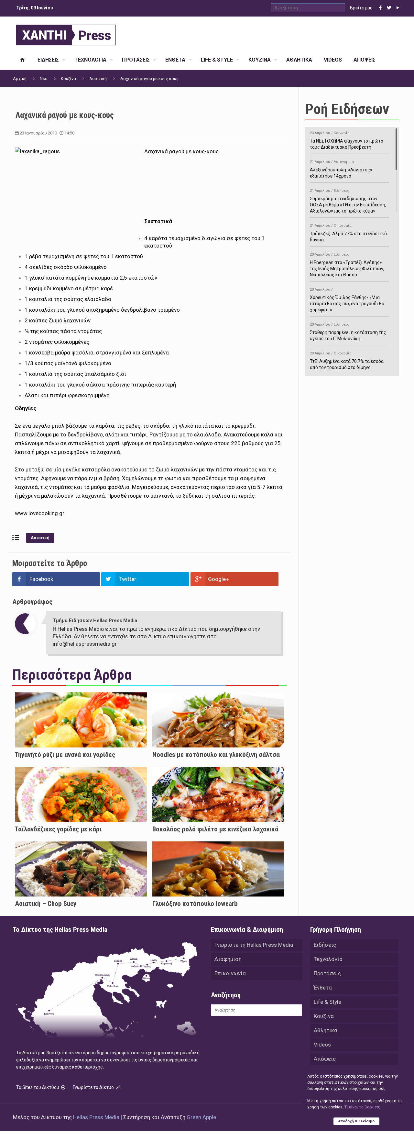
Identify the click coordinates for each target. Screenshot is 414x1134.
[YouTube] (397, 8)
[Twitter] (389, 8)
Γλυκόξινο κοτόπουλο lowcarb (195, 904)
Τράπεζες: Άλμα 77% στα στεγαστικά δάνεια (348, 233)
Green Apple (201, 1117)
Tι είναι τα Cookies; (362, 1107)
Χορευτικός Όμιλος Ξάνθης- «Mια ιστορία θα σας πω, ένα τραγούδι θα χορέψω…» (347, 299)
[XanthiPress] (66, 33)
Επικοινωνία (230, 973)
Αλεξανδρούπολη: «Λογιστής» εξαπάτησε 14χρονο (341, 169)
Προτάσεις (327, 973)
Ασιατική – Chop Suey (45, 904)
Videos (322, 1044)
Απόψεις (325, 1059)
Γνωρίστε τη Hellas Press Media (253, 945)
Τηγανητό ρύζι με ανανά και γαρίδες (65, 754)
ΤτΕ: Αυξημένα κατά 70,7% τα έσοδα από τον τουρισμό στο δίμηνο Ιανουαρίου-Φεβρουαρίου (347, 363)
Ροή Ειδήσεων (347, 109)
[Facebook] (380, 8)
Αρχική (20, 78)
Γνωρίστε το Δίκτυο (94, 1087)
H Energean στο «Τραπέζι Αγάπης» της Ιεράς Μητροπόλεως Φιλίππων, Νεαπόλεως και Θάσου (347, 264)
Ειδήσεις (325, 945)
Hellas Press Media (96, 1117)
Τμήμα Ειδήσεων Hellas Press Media (95, 620)
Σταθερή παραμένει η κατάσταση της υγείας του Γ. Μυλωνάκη (348, 331)
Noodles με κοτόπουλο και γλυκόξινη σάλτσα (216, 754)
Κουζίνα (68, 78)
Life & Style (327, 1002)
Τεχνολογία (328, 959)
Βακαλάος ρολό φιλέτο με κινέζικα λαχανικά (215, 829)
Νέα (44, 78)
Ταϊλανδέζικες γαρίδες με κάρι (58, 829)
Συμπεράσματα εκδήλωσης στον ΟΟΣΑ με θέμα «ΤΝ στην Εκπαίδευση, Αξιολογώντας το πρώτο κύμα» (348, 201)
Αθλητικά (325, 1030)
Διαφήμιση (228, 959)
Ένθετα (323, 987)
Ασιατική (98, 78)
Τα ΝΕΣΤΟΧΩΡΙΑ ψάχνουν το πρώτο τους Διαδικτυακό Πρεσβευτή (346, 140)
